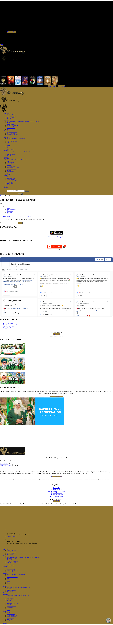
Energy (6, 137)
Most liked (9, 212)
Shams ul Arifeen (11, 128)
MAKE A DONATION (56, 396)
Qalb (8, 142)
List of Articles (10, 118)
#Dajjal (22, 281)
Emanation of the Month (13, 167)
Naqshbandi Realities (12, 132)
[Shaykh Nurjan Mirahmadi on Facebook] (5, 263)
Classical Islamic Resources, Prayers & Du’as (18, 159)
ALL (1, 216)
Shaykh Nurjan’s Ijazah (12, 179)
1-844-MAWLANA (5, 465)
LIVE (1, 45)
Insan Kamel (10, 136)
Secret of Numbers (11, 154)
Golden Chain (10, 182)
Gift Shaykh (61, 86)
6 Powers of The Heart (12, 141)
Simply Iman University (9, 327)
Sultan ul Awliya (11, 178)
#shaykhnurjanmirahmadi (27, 280)
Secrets (6, 130)
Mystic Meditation (56, 493)
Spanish (9, 173)
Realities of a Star (11, 140)
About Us (9, 176)
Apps (8, 161)
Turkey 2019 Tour (11, 183)
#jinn (19, 281)
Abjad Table (10, 153)
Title (8, 213)
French (8, 174)
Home (1, 195)
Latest (8, 208)
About (5, 175)
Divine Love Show (11, 169)
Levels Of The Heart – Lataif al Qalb (16, 138)
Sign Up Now (56, 334)
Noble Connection (11, 116)
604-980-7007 (4, 464)
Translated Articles (11, 170)
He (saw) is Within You (12, 125)
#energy (16, 281)
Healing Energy (10, 117)
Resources (6, 158)
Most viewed (10, 211)
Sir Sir (8, 145)
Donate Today (52, 86)
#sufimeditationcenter (8, 281)
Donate (6, 187)
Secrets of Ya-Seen (11, 126)
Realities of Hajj (11, 133)
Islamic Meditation (11, 114)
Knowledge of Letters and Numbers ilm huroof (18, 151)
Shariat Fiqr (56, 488)
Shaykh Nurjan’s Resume (13, 180)
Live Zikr (9, 165)
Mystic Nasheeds (11, 162)
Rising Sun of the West (12, 134)
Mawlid (8, 184)
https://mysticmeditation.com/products (19, 308)
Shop (5, 186)
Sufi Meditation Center (9, 326)
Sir (7, 143)
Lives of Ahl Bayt (8, 323)
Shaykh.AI (9, 163)
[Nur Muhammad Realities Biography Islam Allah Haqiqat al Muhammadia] (56, 58)
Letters (6, 150)
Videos (6, 157)
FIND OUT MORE (56, 476)
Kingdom (6, 120)
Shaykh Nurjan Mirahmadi (20, 264)
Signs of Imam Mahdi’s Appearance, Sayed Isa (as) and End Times (23, 121)
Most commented (11, 209)
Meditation (7, 113)
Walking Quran (10, 124)
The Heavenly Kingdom (12, 122)
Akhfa (8, 147)
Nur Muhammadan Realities (10, 325)
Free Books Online (11, 166)
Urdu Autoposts (10, 171)
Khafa (8, 146)
